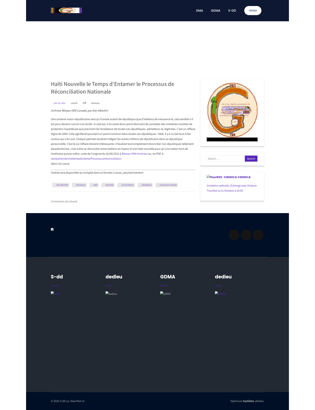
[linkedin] (246, 234)
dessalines (81, 184)
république (147, 184)
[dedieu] (75, 323)
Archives (95, 103)
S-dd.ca (64, 401)
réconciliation (127, 184)
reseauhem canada (168, 184)
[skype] (258, 234)
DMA (199, 10)
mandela (109, 184)
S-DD (232, 10)
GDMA (253, 10)
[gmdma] (239, 328)
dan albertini (62, 184)
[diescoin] (232, 112)
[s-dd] (66, 10)
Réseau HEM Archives (134, 154)
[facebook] (234, 234)
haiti (96, 184)
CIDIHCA (244, 177)
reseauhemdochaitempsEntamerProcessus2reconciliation (86, 159)
